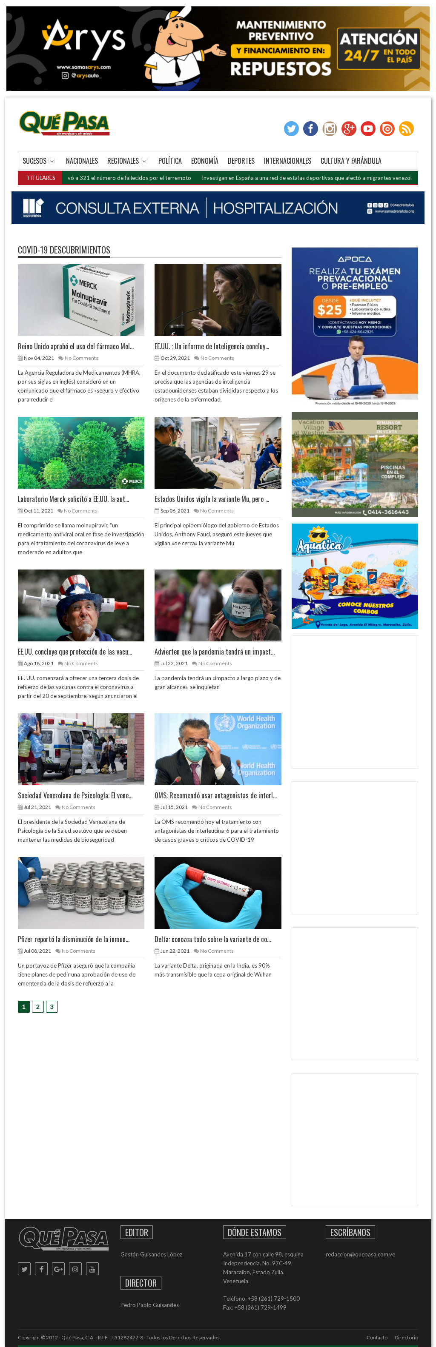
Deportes (241, 161)
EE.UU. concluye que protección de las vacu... (75, 651)
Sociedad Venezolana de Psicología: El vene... (75, 795)
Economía (204, 161)
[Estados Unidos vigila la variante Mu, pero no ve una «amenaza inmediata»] (225, 452)
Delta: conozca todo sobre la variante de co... (213, 939)
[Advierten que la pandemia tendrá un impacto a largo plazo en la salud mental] (225, 605)
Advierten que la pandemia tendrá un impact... (215, 651)
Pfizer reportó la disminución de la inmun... (73, 939)
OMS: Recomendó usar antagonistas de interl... (216, 795)
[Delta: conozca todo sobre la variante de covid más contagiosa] (225, 893)
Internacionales (287, 161)
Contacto (377, 1337)
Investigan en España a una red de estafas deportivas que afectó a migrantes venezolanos (270, 177)
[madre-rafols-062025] (218, 208)
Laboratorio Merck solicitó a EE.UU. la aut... (73, 499)
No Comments (81, 358)
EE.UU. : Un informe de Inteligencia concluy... (212, 346)
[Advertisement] (362, 704)
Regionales (123, 161)
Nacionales (82, 161)
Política (170, 161)
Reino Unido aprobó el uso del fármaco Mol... (76, 346)
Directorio (406, 1337)
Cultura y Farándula (351, 161)
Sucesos (34, 161)
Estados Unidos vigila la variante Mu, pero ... (212, 499)
